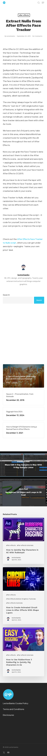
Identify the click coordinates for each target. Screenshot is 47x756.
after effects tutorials (25, 545)
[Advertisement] (23, 333)
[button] (43, 3)
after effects (24, 15)
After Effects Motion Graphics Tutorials (21, 599)
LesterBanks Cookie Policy (15, 703)
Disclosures (8, 715)
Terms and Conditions (13, 709)
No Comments (37, 36)
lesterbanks (11, 36)
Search (6, 295)
